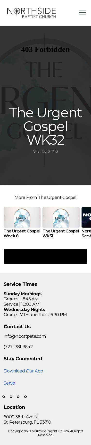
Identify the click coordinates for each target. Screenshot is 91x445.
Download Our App (23, 371)
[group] (22, 224)
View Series (45, 256)
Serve (9, 383)
